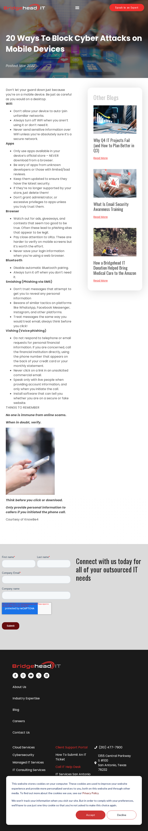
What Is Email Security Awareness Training (111, 206)
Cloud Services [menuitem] (24, 747)
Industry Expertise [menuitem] (26, 698)
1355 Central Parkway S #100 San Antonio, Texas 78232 (114, 763)
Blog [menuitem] (16, 709)
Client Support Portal (71, 747)
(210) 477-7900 (110, 747)
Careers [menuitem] (19, 721)
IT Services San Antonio (73, 774)
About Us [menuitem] (19, 687)
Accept (90, 815)
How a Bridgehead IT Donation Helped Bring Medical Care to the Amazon (114, 267)
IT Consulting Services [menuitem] (29, 770)
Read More (100, 158)
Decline (121, 815)
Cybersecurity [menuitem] (23, 755)
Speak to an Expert (126, 7)
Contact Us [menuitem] (21, 732)
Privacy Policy (90, 793)
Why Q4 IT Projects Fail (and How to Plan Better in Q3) (113, 145)
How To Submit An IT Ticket (71, 757)
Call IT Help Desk (68, 767)
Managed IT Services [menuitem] (28, 762)
